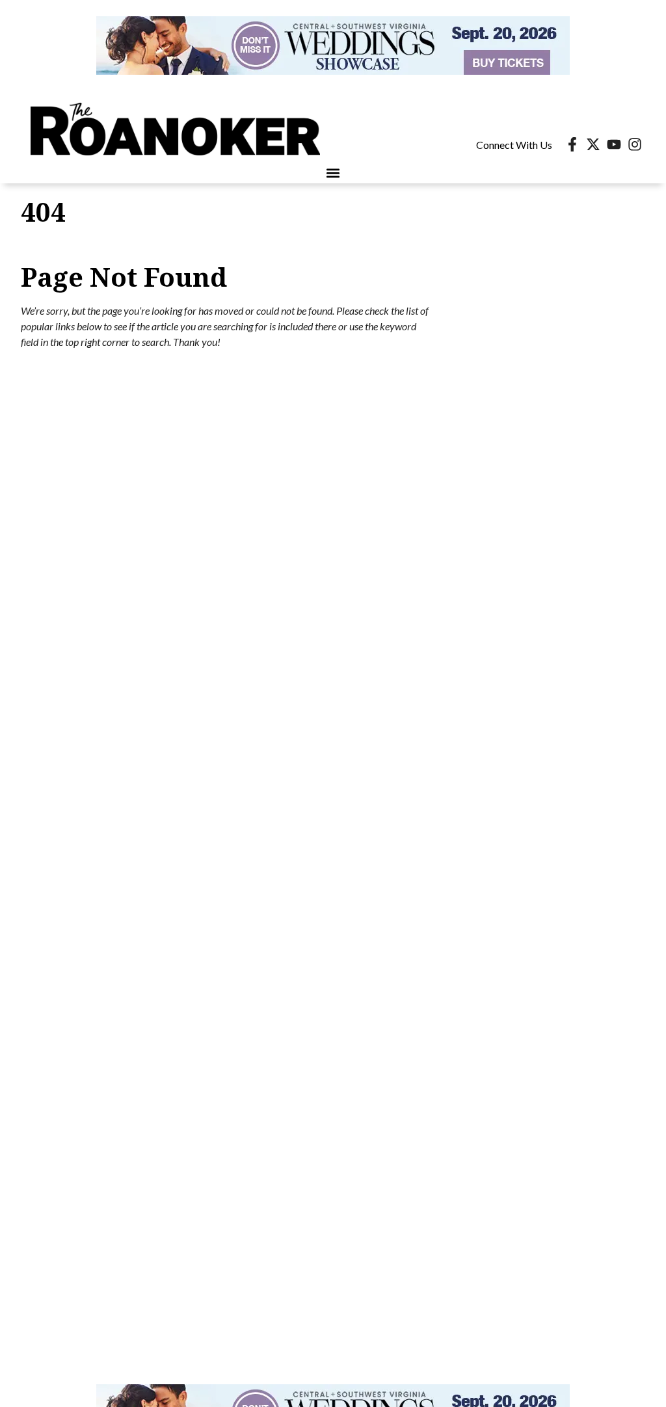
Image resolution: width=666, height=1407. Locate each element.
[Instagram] (634, 144)
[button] (333, 172)
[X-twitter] (593, 144)
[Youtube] (614, 144)
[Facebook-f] (572, 144)
